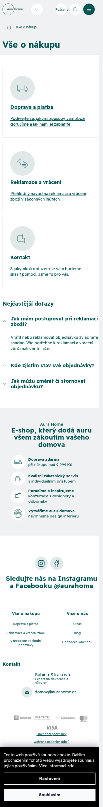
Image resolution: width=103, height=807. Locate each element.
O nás (77, 624)
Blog (77, 633)
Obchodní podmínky (51, 734)
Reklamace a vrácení (35, 182)
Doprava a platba (31, 107)
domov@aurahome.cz (55, 691)
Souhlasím (49, 794)
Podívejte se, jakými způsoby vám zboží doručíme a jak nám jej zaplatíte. (47, 121)
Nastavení (49, 778)
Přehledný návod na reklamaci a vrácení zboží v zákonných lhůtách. (48, 196)
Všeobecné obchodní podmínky (26, 643)
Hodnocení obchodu (77, 642)
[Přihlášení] (48, 9)
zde (70, 765)
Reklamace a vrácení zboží (25, 633)
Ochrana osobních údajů (51, 742)
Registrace (61, 9)
